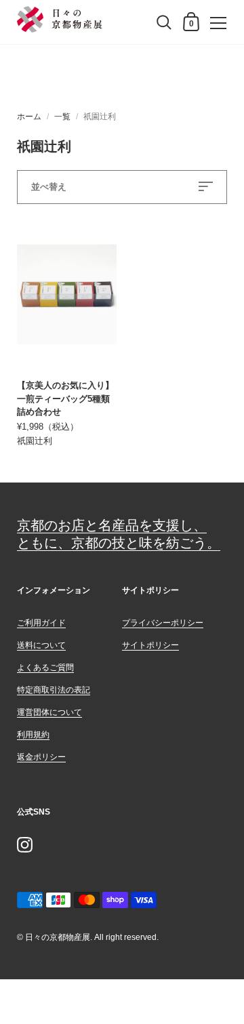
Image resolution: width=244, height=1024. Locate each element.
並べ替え (48, 187)
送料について (41, 645)
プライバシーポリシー (162, 623)
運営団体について (49, 712)
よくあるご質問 (45, 667)
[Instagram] (24, 844)
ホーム (29, 116)
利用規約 (33, 734)
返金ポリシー (41, 757)
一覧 (62, 116)
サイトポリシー (150, 645)
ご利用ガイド (41, 623)
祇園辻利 (34, 441)
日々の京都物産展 (57, 937)
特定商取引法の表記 (53, 690)
